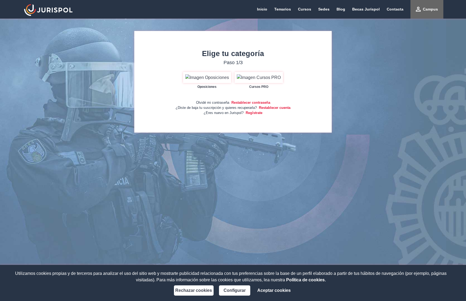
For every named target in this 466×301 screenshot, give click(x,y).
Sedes (324, 9)
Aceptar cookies (274, 290)
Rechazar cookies (193, 290)
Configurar (235, 290)
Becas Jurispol (366, 9)
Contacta (395, 9)
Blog (341, 9)
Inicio (262, 9)
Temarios (282, 9)
